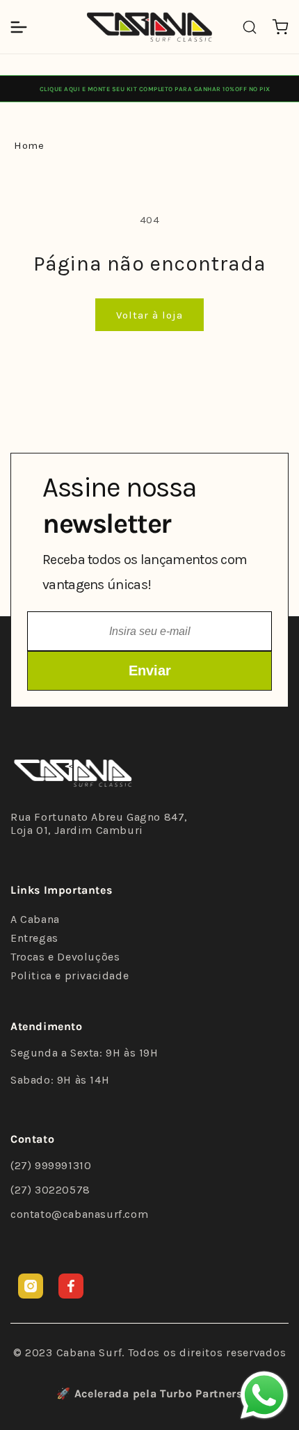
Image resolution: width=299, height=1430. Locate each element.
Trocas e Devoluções (65, 956)
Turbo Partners (201, 1393)
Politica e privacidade (69, 975)
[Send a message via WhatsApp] (264, 1395)
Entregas (34, 938)
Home (29, 145)
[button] (18, 27)
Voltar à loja (149, 315)
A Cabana (35, 919)
